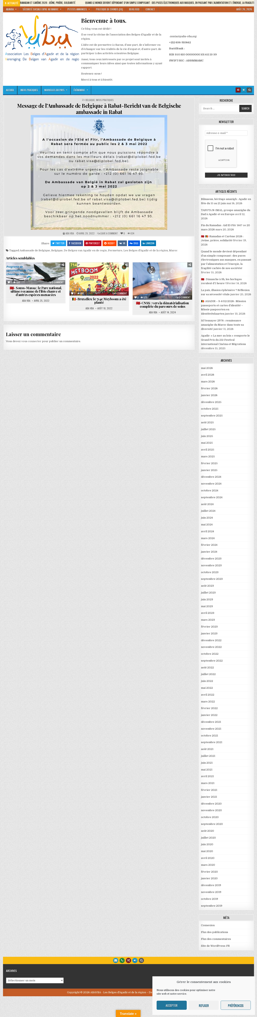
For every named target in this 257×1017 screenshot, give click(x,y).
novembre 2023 (211, 565)
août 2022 (207, 667)
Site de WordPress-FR (215, 945)
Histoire (87, 280)
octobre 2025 (209, 408)
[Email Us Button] (115, 960)
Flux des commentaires (216, 938)
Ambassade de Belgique (34, 250)
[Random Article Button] (238, 90)
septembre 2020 (212, 823)
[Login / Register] (243, 90)
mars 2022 (208, 701)
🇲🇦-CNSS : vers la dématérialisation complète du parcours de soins (162, 305)
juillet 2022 (208, 674)
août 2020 (207, 830)
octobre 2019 (209, 898)
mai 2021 (206, 769)
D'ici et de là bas (28, 272)
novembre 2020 (211, 810)
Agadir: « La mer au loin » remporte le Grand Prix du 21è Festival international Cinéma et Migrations (225, 340)
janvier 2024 (209, 551)
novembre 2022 (211, 646)
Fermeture (115, 250)
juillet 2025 (208, 429)
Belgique (90, 100)
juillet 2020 (208, 837)
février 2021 (209, 789)
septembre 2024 (211, 497)
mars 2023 (208, 619)
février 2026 (209, 388)
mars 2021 (207, 783)
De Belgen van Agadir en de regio (85, 250)
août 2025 (207, 422)
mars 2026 (208, 381)
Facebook (76, 243)
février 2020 (209, 871)
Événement (79, 90)
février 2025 (209, 463)
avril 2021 (207, 776)
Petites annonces (77, 9)
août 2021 (207, 749)
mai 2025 (207, 442)
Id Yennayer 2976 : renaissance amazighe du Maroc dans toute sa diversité (222, 324)
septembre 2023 (212, 578)
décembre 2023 (211, 558)
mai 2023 (207, 606)
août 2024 (207, 504)
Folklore (114, 276)
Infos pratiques (29, 90)
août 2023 (207, 585)
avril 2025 (207, 449)
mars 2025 (208, 456)
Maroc (173, 250)
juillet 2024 (208, 510)
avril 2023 (207, 612)
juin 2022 (207, 680)
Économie (149, 276)
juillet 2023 (208, 592)
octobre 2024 (209, 490)
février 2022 (209, 708)
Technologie (164, 289)
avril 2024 (207, 531)
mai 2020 (207, 851)
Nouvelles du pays (54, 90)
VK (124, 243)
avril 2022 (207, 694)
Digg (136, 243)
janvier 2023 (209, 633)
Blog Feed (134, 9)
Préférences (236, 1005)
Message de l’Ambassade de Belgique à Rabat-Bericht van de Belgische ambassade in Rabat (99, 108)
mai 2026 (207, 368)
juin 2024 (207, 517)
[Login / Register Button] (135, 960)
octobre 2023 (209, 572)
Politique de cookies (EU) (109, 9)
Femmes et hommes (24, 276)
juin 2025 (207, 436)
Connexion (208, 925)
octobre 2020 (210, 817)
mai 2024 (207, 524)
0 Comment (58, 282)
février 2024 (209, 544)
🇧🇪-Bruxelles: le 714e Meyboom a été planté (99, 300)
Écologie (50, 272)
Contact (150, 9)
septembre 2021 (211, 742)
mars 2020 (208, 864)
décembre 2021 (211, 721)
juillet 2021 (208, 755)
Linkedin (150, 243)
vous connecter (31, 341)
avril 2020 (207, 858)
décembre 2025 (211, 402)
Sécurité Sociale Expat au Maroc (40, 9)
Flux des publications (214, 932)
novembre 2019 (211, 892)
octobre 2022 (209, 653)
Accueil (10, 90)
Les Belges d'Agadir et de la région (145, 250)
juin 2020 (207, 844)
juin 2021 (207, 762)
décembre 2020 (211, 803)
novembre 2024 (211, 483)
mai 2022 (207, 687)
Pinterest (94, 243)
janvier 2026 (209, 395)
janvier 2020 (209, 878)
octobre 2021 (209, 735)
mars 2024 (208, 538)
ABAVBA (10, 9)
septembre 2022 (212, 660)
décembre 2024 (211, 476)
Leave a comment (109, 233)
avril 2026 (207, 374)
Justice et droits (176, 280)
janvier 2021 (209, 796)
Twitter (59, 243)
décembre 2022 (211, 640)
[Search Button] (249, 90)
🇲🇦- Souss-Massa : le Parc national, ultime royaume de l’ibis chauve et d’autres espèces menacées (36, 291)
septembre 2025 (212, 415)
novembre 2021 (211, 728)
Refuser (204, 1005)
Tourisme (114, 285)
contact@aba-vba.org (183, 36)
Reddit (111, 243)
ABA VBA (70, 233)
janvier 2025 (209, 470)
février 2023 (209, 626)
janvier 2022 (209, 715)
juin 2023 (207, 599)
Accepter (171, 1005)
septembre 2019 (211, 905)
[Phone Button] (122, 960)
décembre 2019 (211, 885)
